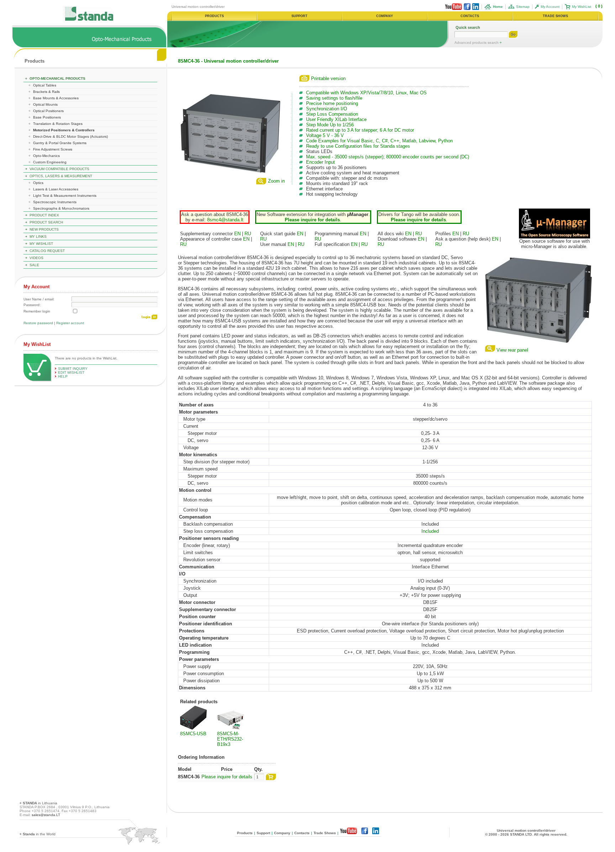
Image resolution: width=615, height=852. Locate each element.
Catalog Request (47, 251)
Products (34, 61)
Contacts (302, 833)
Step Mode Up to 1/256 (330, 124)
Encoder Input (320, 162)
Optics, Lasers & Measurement (61, 176)
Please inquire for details (226, 776)
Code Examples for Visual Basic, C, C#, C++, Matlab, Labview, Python (379, 140)
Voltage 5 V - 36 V (325, 135)
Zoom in (276, 181)
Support (263, 833)
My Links (38, 236)
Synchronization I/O (326, 108)
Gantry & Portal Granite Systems (59, 143)
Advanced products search (477, 42)
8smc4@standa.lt (225, 219)
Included (430, 531)
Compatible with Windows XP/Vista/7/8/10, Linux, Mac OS (366, 92)
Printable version (328, 78)
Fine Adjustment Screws (52, 149)
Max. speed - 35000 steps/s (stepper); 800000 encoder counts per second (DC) (387, 156)
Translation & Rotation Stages (58, 124)
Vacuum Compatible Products (59, 169)
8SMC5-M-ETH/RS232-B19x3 (230, 739)
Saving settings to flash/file (334, 98)
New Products (44, 229)
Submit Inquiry (73, 368)
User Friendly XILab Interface (336, 119)
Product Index (44, 215)
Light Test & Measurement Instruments (64, 196)
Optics (38, 183)
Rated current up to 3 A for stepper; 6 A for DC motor (360, 130)
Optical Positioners (48, 111)
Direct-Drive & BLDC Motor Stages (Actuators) (70, 136)
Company (282, 833)
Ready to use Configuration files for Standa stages (358, 146)
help (63, 376)
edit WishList (71, 372)
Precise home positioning (332, 103)
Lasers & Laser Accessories (55, 189)
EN (237, 233)
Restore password (38, 323)
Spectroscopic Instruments (55, 202)
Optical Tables (44, 85)
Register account (70, 323)
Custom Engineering (50, 162)
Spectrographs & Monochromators (61, 208)
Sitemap (523, 7)
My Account (550, 7)
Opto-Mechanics (46, 156)
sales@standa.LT (46, 815)
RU (248, 233)
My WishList (581, 7)
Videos (36, 258)
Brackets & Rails (46, 92)
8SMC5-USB (193, 733)
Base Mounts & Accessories (56, 98)
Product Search (46, 222)
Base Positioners (47, 117)
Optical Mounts (45, 104)
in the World (39, 834)
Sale (34, 265)
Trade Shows (325, 833)
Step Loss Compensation (332, 114)
